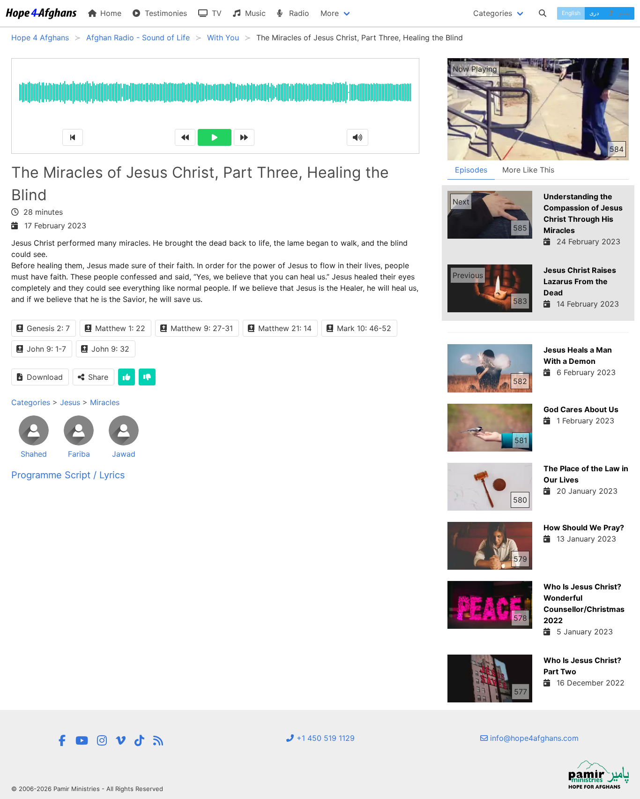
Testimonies (164, 13)
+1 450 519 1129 (324, 738)
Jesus (70, 402)
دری (594, 12)
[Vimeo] (121, 740)
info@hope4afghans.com (533, 738)
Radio (298, 13)
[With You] (158, 740)
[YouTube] (81, 740)
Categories (30, 402)
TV (215, 13)
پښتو (623, 12)
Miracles (104, 402)
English (571, 12)
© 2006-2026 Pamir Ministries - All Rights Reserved (87, 788)
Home (109, 13)
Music (254, 13)
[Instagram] (102, 740)
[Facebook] (62, 740)
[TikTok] (139, 740)
